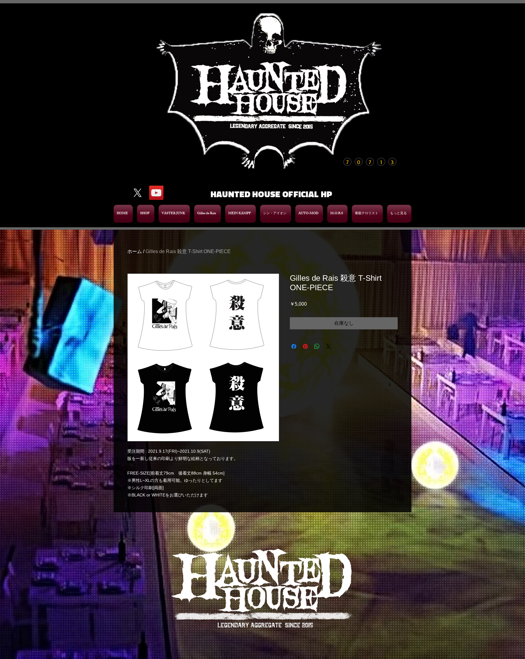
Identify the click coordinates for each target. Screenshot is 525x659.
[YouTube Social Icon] (156, 193)
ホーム (134, 251)
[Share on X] (328, 346)
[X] (137, 193)
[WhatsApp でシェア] (317, 346)
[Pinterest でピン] (305, 346)
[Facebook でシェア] (293, 346)
